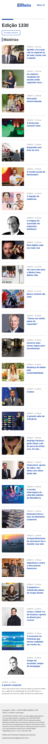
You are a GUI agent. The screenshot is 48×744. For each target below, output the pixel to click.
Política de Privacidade (10, 735)
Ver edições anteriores (11, 33)
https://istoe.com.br (9, 731)
